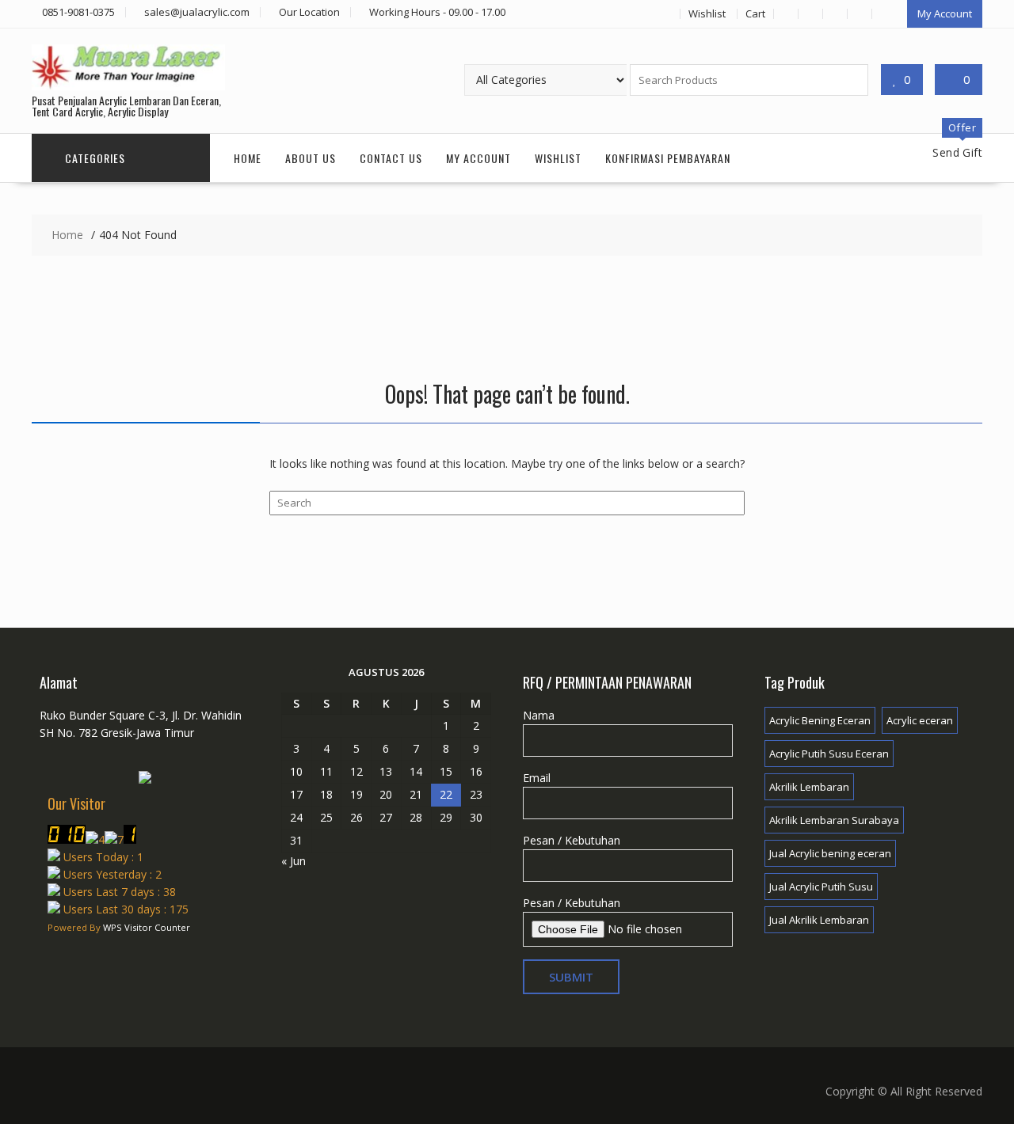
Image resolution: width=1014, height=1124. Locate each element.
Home (247, 158)
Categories (95, 158)
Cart (755, 13)
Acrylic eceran (919, 720)
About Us (310, 158)
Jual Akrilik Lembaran (819, 920)
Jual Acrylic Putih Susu (821, 886)
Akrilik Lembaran (809, 787)
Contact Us (391, 158)
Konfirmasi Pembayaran (667, 158)
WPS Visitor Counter (146, 927)
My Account (944, 13)
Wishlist (707, 13)
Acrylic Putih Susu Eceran (829, 753)
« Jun (293, 860)
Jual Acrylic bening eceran (830, 853)
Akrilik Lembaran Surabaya (834, 820)
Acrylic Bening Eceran (820, 720)
